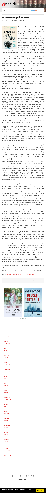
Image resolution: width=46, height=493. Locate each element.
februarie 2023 (7, 360)
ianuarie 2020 (6, 446)
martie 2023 (6, 357)
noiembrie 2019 (7, 450)
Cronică (22, 20)
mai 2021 (5, 408)
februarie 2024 (7, 336)
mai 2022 (5, 380)
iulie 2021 (6, 404)
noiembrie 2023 (7, 341)
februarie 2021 (7, 415)
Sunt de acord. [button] (40, 490)
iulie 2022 (6, 376)
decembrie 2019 (7, 448)
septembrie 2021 (7, 399)
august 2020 (6, 429)
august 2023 (6, 348)
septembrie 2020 (7, 427)
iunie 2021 (6, 406)
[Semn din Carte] (11, 4)
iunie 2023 (6, 353)
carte (12, 274)
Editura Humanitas (19, 274)
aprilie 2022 (6, 383)
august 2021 (6, 401)
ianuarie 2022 (6, 390)
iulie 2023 (6, 350)
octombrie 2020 (7, 425)
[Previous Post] (12, 280)
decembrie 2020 (7, 420)
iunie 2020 (6, 434)
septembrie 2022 (7, 371)
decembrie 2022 (7, 364)
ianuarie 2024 (6, 339)
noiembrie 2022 (7, 367)
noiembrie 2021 (7, 394)
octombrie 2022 (7, 369)
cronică (14, 274)
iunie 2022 (6, 378)
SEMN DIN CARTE (23, 476)
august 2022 (6, 373)
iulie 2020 (6, 432)
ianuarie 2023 (6, 362)
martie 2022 (6, 385)
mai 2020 (5, 436)
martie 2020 (6, 441)
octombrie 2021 (7, 397)
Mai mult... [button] (24, 491)
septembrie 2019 (7, 455)
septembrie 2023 (7, 346)
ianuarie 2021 (6, 418)
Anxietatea (9, 274)
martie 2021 (6, 413)
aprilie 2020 (6, 439)
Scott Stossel (26, 274)
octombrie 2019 (7, 453)
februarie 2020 (7, 443)
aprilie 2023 (6, 355)
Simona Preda (14, 20)
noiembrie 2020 (7, 422)
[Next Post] (33, 280)
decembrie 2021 (7, 392)
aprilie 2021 (6, 411)
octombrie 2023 (7, 343)
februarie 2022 (7, 387)
